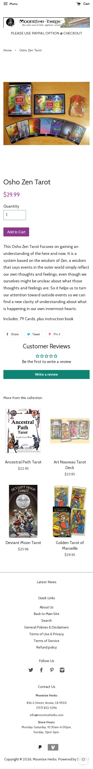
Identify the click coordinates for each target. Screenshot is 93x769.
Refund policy (46, 647)
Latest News (46, 582)
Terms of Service (46, 641)
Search (46, 620)
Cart (86, 3)
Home (7, 50)
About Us (46, 607)
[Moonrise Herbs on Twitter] (30, 671)
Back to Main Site (46, 614)
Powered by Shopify (73, 759)
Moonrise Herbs (45, 759)
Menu (13, 4)
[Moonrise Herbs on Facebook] (41, 671)
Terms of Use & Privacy (46, 634)
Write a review (46, 374)
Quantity (11, 206)
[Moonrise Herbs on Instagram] (62, 671)
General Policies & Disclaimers (46, 627)
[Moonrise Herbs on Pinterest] (51, 671)
